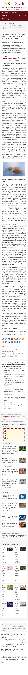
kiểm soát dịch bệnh (11, 349)
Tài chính (14, 15)
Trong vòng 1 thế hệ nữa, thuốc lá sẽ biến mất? (17, 608)
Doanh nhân (22, 15)
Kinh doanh (15, 12)
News (2, 662)
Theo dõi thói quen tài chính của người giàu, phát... (4, 573)
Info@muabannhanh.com (8, 656)
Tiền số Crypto (6, 19)
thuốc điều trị (15, 355)
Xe (25, 7)
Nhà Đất (22, 7)
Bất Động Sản (6, 15)
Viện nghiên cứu (19, 353)
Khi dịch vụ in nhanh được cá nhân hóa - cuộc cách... (4, 554)
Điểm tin (7, 12)
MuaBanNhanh (17, 7)
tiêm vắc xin (5, 356)
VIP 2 (5, 432)
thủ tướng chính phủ (8, 353)
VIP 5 (5, 437)
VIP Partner (7, 439)
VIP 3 (5, 433)
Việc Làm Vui (19, 9)
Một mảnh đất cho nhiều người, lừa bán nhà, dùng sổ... (17, 573)
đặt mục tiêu (13, 356)
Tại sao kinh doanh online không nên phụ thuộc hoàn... (17, 554)
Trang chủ (5, 23)
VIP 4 (5, 435)
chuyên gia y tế (6, 355)
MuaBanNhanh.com (8, 416)
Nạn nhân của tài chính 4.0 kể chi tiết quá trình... (16, 592)
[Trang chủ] (2, 12)
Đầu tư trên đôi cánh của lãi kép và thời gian (4, 591)
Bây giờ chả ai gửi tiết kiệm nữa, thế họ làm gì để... (4, 609)
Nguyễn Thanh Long (8, 351)
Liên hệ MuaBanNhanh (13, 537)
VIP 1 (5, 430)
